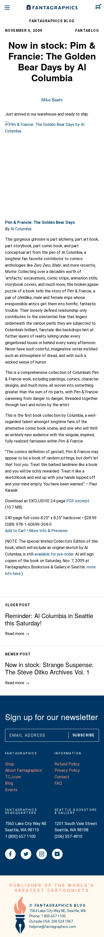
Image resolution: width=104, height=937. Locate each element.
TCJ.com (13, 777)
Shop (9, 764)
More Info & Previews (48, 530)
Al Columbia (21, 229)
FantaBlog (87, 31)
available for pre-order (53, 554)
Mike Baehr (52, 99)
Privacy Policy (67, 770)
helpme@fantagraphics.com (52, 927)
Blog (9, 783)
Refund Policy (67, 764)
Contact (62, 777)
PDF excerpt (77, 501)
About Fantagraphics (23, 770)
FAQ (58, 783)
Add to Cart (15, 530)
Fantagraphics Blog (51, 21)
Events (11, 789)
